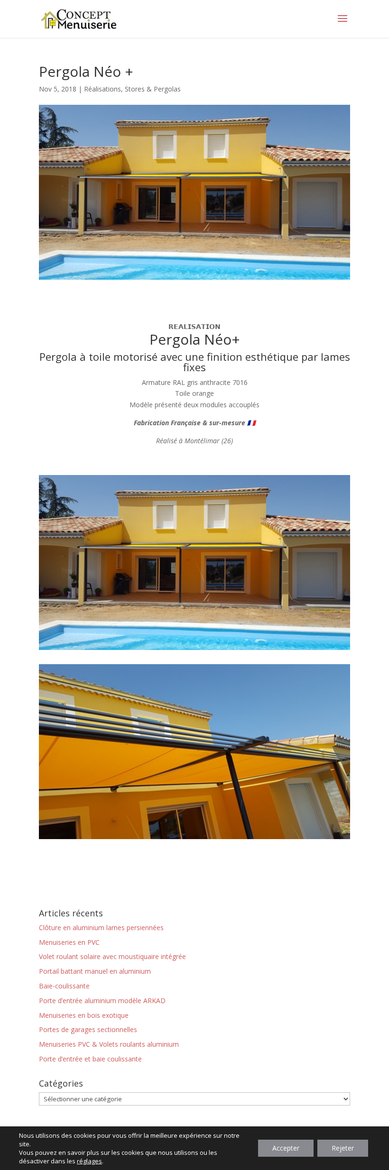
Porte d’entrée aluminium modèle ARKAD (102, 1000)
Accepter (285, 1147)
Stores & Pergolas (153, 88)
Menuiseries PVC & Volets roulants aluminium (109, 1044)
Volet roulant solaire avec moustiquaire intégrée (112, 956)
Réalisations (102, 88)
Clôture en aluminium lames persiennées (101, 927)
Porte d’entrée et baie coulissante (90, 1058)
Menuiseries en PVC (69, 942)
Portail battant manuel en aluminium (95, 971)
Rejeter (343, 1147)
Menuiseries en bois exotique (84, 1015)
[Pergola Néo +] (194, 649)
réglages (89, 1161)
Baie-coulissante (64, 985)
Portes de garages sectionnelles (88, 1029)
